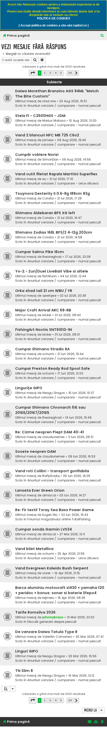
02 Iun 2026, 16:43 (74, 515)
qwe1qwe (49, 295)
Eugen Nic (50, 515)
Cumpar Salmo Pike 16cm (39, 251)
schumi (48, 354)
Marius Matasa (53, 120)
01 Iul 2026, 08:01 (67, 334)
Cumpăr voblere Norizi (36, 154)
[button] (32, 73)
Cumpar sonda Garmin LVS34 (43, 529)
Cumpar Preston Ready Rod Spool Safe (52, 368)
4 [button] (55, 73)
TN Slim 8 (24, 670)
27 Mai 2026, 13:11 (72, 534)
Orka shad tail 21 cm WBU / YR (43, 290)
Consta (48, 198)
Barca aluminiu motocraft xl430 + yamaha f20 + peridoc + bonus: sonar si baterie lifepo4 (59, 590)
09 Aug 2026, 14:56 (76, 159)
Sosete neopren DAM (35, 451)
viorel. (46, 573)
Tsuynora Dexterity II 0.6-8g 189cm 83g (52, 193)
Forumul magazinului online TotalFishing (58, 519)
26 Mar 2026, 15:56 (82, 656)
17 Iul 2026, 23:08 (78, 257)
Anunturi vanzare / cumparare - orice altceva (63, 183)
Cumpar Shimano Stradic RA (42, 349)
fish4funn (49, 276)
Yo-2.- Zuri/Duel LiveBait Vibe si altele (51, 271)
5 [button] (61, 73)
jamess (48, 140)
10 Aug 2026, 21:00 (83, 120)
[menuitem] (102, 35)
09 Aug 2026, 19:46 (71, 140)
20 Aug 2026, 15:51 (73, 101)
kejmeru (48, 598)
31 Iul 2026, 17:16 (61, 179)
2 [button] (45, 73)
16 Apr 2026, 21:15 (67, 573)
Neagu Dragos (53, 393)
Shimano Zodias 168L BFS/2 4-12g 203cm (53, 232)
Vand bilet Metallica (34, 548)
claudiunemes (53, 437)
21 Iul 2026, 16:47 (69, 218)
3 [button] (50, 73)
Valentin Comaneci (57, 637)
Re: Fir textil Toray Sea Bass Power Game (54, 509)
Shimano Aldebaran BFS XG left (45, 212)
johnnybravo (52, 617)
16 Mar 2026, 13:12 (81, 675)
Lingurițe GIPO (28, 387)
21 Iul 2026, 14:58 (69, 237)
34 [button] (70, 73)
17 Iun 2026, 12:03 (70, 373)
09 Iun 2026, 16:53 (81, 456)
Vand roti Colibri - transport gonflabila (52, 470)
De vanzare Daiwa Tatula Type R (46, 631)
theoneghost (52, 257)
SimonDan (50, 159)
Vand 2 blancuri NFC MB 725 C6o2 (47, 135)
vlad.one (49, 101)
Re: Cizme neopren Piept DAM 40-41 (49, 432)
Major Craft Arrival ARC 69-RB (43, 310)
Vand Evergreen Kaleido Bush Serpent (51, 568)
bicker (46, 315)
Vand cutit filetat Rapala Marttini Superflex (56, 174)
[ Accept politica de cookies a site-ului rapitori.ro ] (54, 25)
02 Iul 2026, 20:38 (73, 295)
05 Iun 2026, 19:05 (76, 476)
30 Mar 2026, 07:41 (90, 637)
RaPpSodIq (50, 476)
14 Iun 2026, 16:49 (78, 417)
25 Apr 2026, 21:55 (71, 553)
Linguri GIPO (26, 651)
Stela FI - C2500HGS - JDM (40, 115)
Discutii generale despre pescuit (51, 622)
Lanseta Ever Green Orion (39, 490)
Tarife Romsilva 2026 (35, 612)
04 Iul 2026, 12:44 (73, 276)
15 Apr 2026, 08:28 (71, 598)
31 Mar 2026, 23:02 (80, 617)
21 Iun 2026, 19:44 (70, 354)
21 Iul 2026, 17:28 (69, 198)
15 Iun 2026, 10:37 (81, 393)
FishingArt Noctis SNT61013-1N (43, 329)
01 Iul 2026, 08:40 (68, 315)
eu (44, 179)
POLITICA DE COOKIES (53, 18)
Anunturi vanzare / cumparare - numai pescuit (64, 105)
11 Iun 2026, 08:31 (80, 437)
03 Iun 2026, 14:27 (72, 495)
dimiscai (49, 495)
